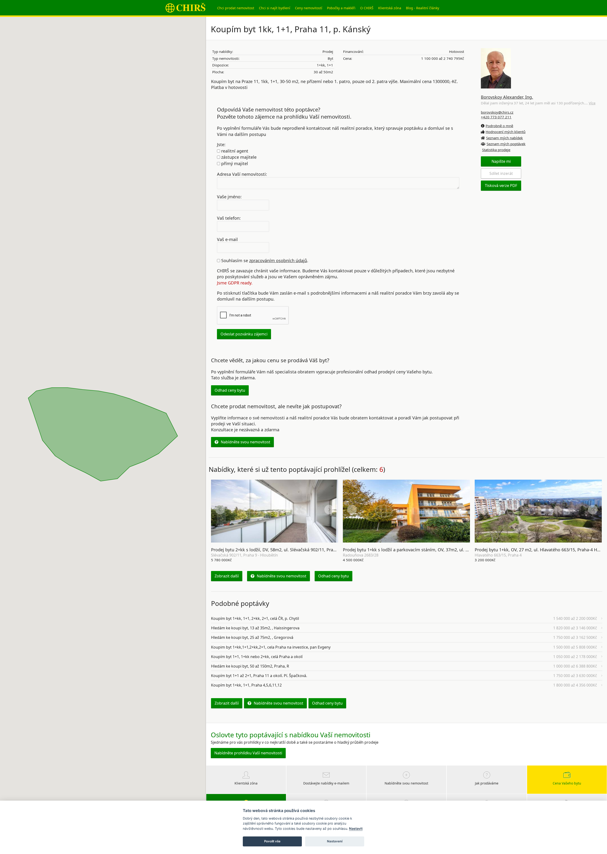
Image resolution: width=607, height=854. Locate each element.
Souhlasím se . (264, 260)
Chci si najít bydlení (274, 8)
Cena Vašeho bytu (567, 783)
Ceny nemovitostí (308, 8)
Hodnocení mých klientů (505, 131)
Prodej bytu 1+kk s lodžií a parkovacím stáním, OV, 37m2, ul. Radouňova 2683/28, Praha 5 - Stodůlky (443, 549)
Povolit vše (272, 841)
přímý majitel (234, 163)
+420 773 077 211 (496, 117)
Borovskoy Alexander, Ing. (507, 97)
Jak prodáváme (486, 783)
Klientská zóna (389, 8)
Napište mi (501, 161)
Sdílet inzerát (501, 173)
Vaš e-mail (227, 239)
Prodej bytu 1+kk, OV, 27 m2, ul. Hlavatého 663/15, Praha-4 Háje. (539, 549)
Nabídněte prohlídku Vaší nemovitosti (248, 753)
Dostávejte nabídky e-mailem (326, 783)
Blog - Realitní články (422, 8)
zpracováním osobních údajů (278, 260)
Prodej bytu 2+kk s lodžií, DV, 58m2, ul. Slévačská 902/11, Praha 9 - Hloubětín (288, 549)
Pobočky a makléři (341, 8)
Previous (220, 509)
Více (592, 103)
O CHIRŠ (366, 8)
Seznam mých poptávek (506, 143)
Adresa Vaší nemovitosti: (242, 174)
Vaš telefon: (229, 218)
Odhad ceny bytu (230, 390)
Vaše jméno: (229, 197)
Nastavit (356, 828)
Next (329, 509)
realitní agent (234, 151)
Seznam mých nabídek (504, 137)
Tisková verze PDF (501, 185)
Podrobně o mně (499, 125)
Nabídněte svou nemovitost (245, 442)
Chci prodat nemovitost (235, 8)
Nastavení (334, 841)
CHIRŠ (185, 7)
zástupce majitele (238, 157)
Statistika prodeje (496, 149)
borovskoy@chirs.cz (497, 112)
